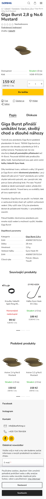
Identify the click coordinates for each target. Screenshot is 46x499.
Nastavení (22, 485)
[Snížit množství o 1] (29, 84)
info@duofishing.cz (17, 426)
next (43, 293)
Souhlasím (22, 493)
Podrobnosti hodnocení (11, 27)
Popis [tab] (13, 115)
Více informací (34, 479)
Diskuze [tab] (31, 115)
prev (3, 293)
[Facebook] (5, 438)
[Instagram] (11, 438)
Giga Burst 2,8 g (33, 236)
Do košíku (23, 92)
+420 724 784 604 (17, 431)
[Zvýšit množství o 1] (41, 84)
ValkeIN (11, 31)
